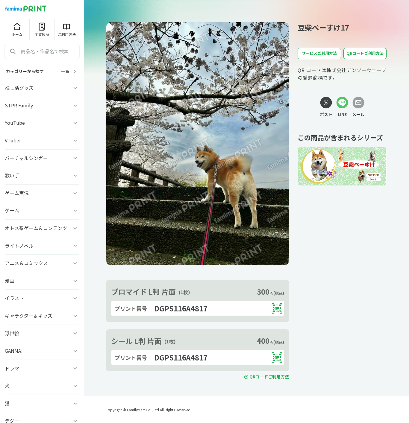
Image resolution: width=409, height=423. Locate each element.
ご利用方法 (67, 34)
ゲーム (12, 210)
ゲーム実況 (17, 193)
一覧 (65, 71)
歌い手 (12, 175)
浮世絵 (12, 333)
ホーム (17, 34)
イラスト (14, 298)
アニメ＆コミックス (26, 263)
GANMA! (14, 350)
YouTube (15, 122)
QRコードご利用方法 (269, 377)
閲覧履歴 (42, 34)
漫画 (9, 280)
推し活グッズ (19, 87)
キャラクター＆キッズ (28, 315)
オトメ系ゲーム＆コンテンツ (36, 228)
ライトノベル (19, 245)
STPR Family (19, 105)
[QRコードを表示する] (277, 308)
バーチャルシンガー (26, 158)
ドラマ (12, 368)
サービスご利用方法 (319, 53)
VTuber (13, 140)
